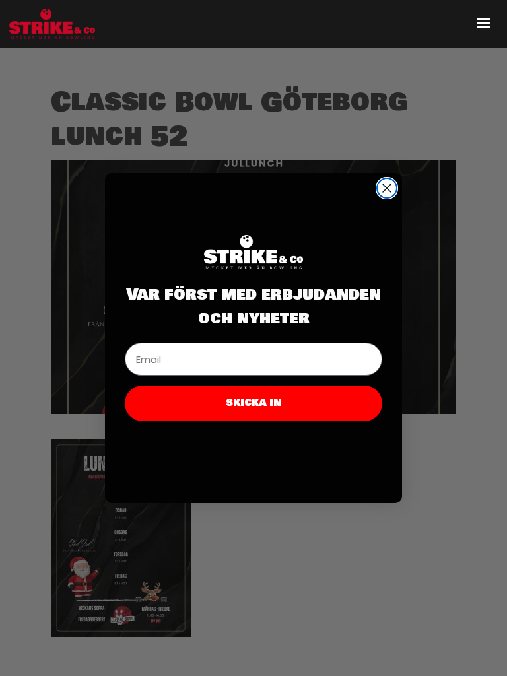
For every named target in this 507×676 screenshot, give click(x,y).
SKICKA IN (254, 403)
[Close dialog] (387, 188)
